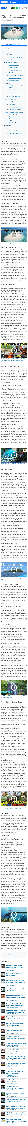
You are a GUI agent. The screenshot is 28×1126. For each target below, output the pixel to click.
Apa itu (10, 54)
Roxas (16, 992)
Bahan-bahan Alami (13, 67)
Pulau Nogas (8, 125)
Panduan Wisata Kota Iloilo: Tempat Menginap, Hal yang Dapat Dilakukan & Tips (16, 1064)
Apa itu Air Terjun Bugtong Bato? (16, 101)
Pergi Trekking (12, 104)
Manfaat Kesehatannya (14, 65)
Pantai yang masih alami (14, 130)
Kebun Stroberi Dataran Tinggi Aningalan (14, 112)
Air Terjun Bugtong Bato (10, 99)
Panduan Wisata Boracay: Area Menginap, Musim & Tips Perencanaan (14, 1073)
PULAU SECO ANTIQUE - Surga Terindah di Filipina (13, 39)
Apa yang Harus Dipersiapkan (15, 109)
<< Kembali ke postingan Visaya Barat (14, 12)
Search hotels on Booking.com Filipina (14, 44)
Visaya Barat (13, 5)
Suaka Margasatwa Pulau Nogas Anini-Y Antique (12, 922)
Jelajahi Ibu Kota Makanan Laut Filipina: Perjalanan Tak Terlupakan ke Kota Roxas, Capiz (15, 997)
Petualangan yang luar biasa (15, 78)
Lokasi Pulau (11, 128)
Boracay (16, 1033)
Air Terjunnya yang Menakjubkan (16, 107)
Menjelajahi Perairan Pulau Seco (16, 57)
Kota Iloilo (16, 1013)
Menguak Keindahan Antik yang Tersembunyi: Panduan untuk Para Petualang (15, 982)
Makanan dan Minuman (14, 80)
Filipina (7, 5)
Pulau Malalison (8, 83)
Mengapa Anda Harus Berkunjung (16, 70)
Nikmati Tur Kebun (13, 122)
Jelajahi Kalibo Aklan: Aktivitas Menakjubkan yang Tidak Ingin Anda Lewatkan (14, 967)
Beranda (2, 5)
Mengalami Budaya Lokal (14, 96)
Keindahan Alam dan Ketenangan (16, 75)
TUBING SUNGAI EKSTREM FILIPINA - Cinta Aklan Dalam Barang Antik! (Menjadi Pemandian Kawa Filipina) (13, 360)
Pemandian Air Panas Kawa (11, 62)
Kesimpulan (8, 136)
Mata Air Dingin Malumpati (11, 72)
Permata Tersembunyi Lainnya (15, 133)
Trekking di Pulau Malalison (15, 94)
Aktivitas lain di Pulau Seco (15, 59)
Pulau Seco (7, 52)
